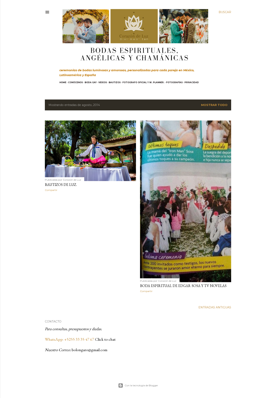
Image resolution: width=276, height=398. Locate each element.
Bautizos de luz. (61, 184)
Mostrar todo (214, 105)
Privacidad (191, 82)
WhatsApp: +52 (58, 339)
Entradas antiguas (214, 307)
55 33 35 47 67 (82, 339)
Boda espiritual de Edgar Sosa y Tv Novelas (183, 285)
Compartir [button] (51, 190)
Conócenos (75, 82)
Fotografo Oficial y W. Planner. (143, 82)
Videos (102, 82)
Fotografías (174, 82)
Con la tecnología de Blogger (141, 385)
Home (62, 82)
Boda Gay (91, 82)
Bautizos (115, 82)
